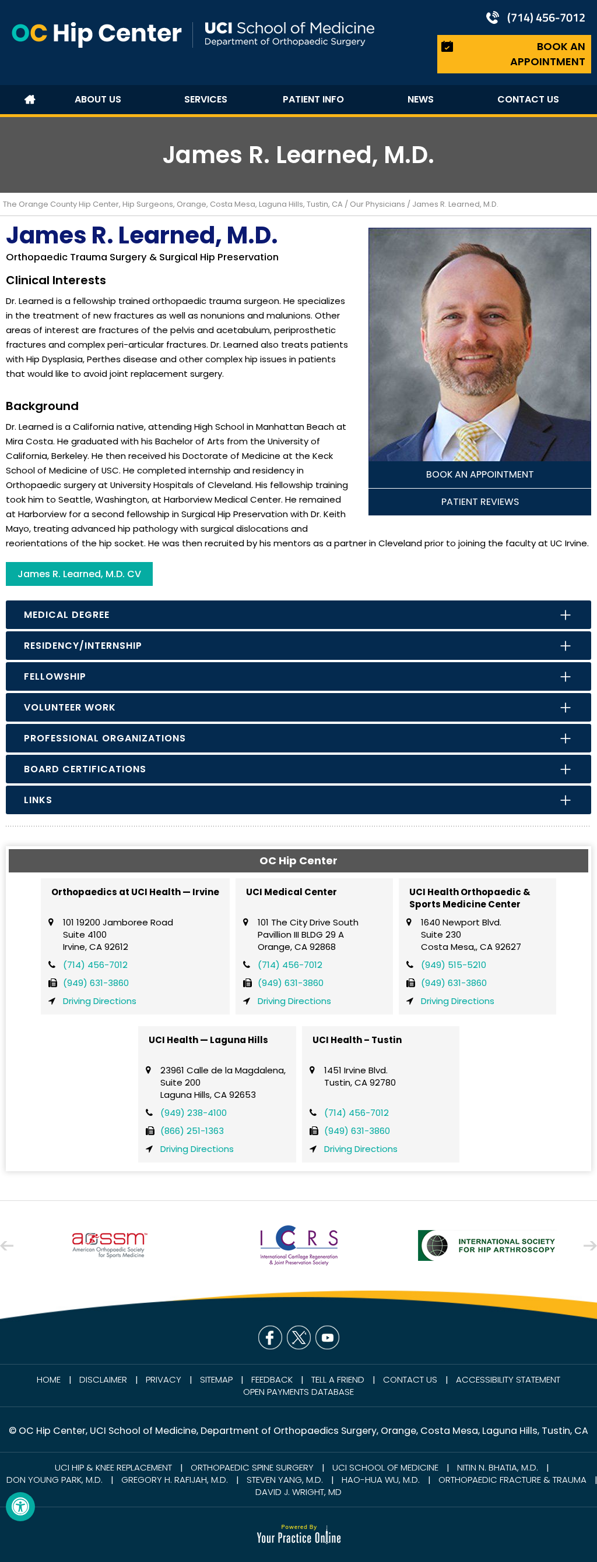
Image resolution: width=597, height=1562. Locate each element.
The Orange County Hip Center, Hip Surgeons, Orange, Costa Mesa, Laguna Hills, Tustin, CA (173, 204)
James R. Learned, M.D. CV (79, 574)
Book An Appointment (547, 54)
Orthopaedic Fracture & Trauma (512, 1479)
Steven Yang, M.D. (285, 1479)
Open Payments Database (298, 1392)
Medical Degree (67, 614)
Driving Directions (99, 1001)
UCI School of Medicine (385, 1467)
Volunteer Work (70, 707)
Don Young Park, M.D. (54, 1479)
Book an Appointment (480, 474)
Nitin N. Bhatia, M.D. (497, 1467)
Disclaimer (103, 1379)
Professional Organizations (105, 738)
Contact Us (410, 1379)
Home (49, 1379)
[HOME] (29, 99)
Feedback (272, 1379)
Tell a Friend (337, 1379)
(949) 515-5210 (453, 965)
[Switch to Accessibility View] (20, 1506)
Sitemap (216, 1379)
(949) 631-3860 (96, 983)
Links (38, 800)
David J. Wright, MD (298, 1492)
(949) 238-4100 (193, 1113)
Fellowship (55, 676)
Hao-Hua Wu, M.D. (381, 1479)
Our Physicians (377, 204)
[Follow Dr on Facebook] (270, 1337)
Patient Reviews (480, 501)
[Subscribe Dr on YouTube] (327, 1337)
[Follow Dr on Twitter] (299, 1337)
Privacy (163, 1379)
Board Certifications (85, 769)
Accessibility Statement (508, 1379)
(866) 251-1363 (192, 1131)
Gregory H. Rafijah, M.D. (174, 1479)
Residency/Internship (83, 645)
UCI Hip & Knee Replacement (113, 1467)
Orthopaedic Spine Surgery (252, 1467)
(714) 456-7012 (546, 17)
